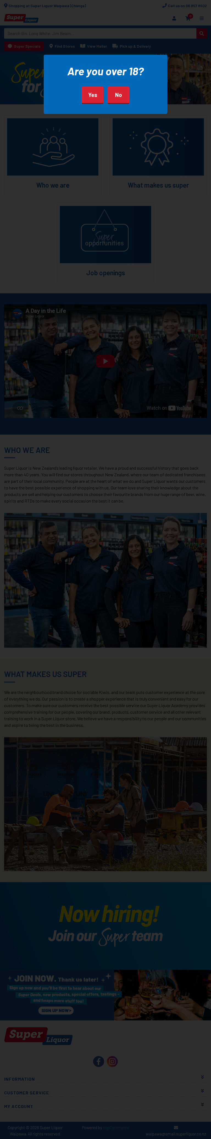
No (118, 94)
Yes (92, 94)
